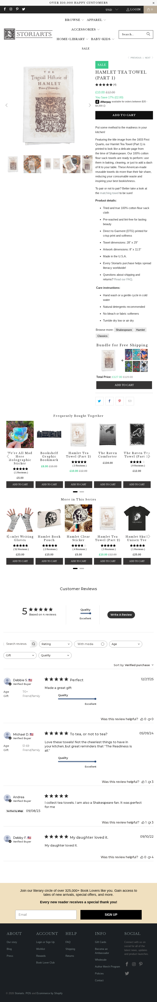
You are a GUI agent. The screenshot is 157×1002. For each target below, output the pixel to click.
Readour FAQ (123, 279)
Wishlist (40, 949)
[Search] (148, 34)
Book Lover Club (45, 962)
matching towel (109, 193)
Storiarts (19, 993)
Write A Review (121, 614)
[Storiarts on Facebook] (4, 9)
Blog (9, 949)
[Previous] (7, 105)
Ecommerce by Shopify (50, 993)
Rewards (41, 955)
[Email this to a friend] (130, 401)
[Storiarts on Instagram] (10, 9)
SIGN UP (111, 914)
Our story (12, 942)
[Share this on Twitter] (99, 401)
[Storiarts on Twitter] (23, 9)
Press (10, 955)
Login (135, 9)
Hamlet (140, 329)
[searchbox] (17, 644)
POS (28, 993)
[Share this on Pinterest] (120, 401)
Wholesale (100, 959)
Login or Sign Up (45, 942)
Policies (99, 973)
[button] (74, 20)
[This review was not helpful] (149, 719)
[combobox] (136, 34)
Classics (102, 335)
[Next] (90, 105)
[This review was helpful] (142, 719)
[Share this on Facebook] (109, 401)
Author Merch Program (107, 966)
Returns (69, 955)
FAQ (67, 942)
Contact (99, 980)
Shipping (70, 949)
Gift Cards (100, 942)
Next (148, 58)
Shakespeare (124, 329)
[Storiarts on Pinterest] (17, 9)
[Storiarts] (28, 34)
